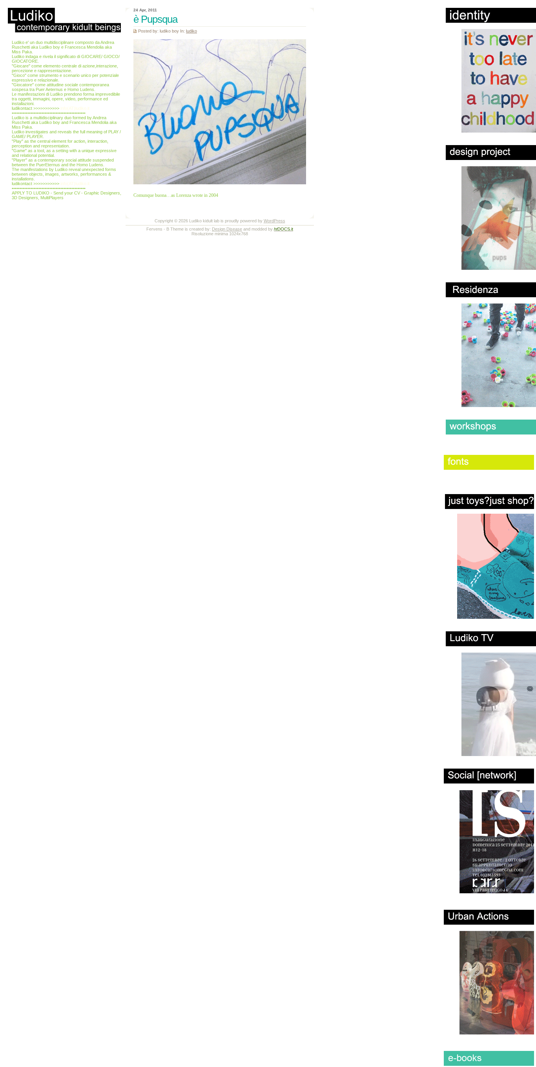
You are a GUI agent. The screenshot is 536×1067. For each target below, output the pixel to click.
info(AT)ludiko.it (74, 108)
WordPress (274, 220)
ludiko (191, 31)
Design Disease (227, 229)
